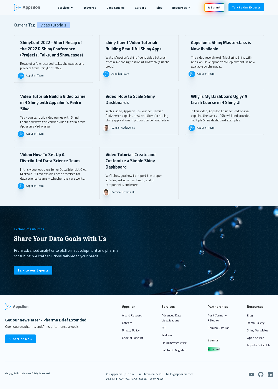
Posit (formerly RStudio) (217, 318)
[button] (65, 7)
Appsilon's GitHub (258, 345)
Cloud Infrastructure (174, 342)
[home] (29, 7)
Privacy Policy (131, 330)
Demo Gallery (256, 322)
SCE (164, 327)
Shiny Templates (257, 330)
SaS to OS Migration (174, 350)
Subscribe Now (21, 338)
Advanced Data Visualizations (171, 318)
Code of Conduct (132, 337)
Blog (159, 7)
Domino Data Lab (219, 327)
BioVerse (90, 7)
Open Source (255, 337)
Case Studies (115, 7)
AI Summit (214, 349)
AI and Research (132, 315)
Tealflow (167, 335)
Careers (140, 7)
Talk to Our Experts (246, 7)
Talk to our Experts (33, 270)
